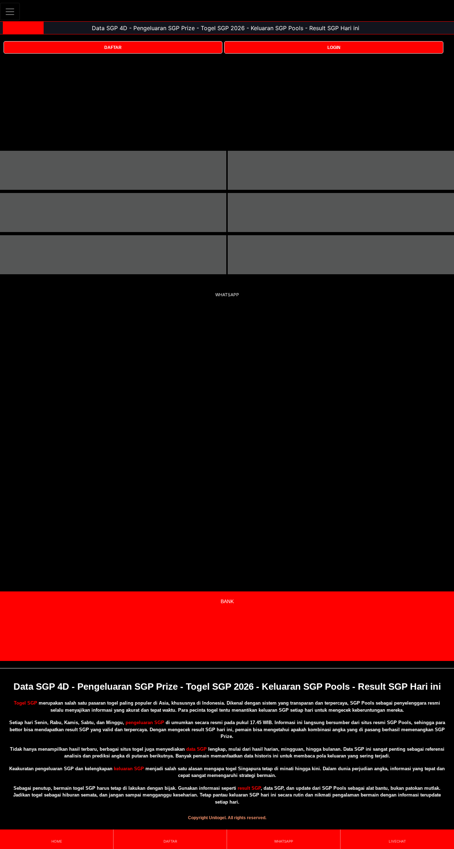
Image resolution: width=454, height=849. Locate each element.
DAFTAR (113, 47)
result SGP (249, 788)
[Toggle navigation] (10, 11)
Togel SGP (25, 703)
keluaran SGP (129, 768)
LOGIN (333, 47)
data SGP (196, 749)
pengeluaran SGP (145, 722)
